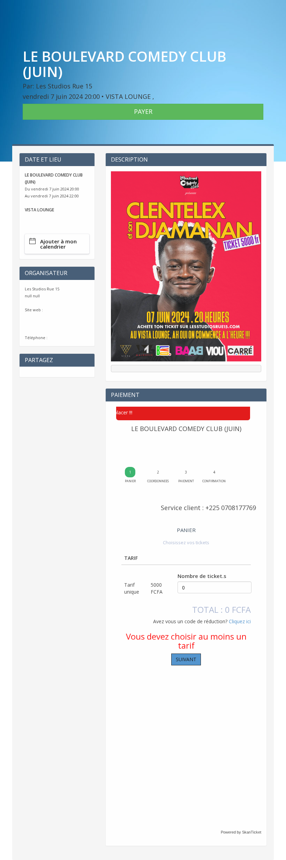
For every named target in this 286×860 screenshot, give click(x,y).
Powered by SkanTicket (241, 832)
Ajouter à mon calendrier (58, 244)
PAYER (143, 111)
